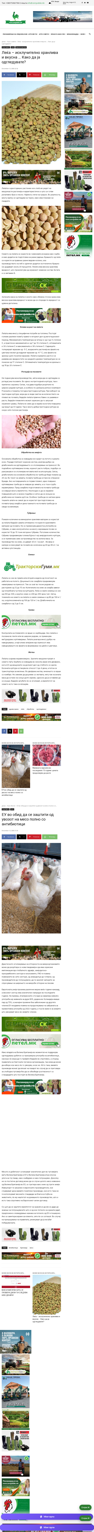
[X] (9, 731)
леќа (22, 709)
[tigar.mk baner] (31, 696)
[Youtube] (87, 2)
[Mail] (85, 2)
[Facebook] (82, 2)
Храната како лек (21, 47)
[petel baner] (31, 622)
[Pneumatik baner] (31, 566)
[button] (89, 34)
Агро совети (11, 42)
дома (4, 42)
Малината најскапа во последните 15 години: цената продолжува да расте (45, 770)
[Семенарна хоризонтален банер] (31, 285)
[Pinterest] (15, 731)
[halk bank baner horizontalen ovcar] (31, 177)
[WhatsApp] (21, 731)
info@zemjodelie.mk (36, 3)
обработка (30, 709)
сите (12, 47)
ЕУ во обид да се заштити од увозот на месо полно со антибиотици (14, 792)
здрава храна (13, 709)
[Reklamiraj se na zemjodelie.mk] (31, 315)
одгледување (41, 709)
